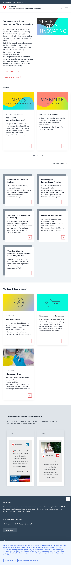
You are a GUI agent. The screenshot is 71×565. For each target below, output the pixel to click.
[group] (18, 121)
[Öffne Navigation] (66, 8)
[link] (18, 190)
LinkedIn (30, 524)
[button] (34, 155)
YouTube (20, 524)
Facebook (9, 524)
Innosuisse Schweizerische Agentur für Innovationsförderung (25, 7)
